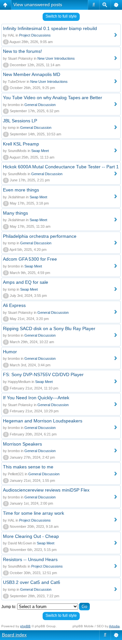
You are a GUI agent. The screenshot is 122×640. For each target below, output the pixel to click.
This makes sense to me (28, 466)
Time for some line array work (33, 513)
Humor (10, 351)
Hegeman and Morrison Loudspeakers (42, 420)
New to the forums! (22, 51)
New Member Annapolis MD (31, 74)
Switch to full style (61, 16)
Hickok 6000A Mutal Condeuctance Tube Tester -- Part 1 (61, 166)
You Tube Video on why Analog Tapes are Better (52, 97)
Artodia (114, 626)
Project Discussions (35, 35)
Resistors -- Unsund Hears (30, 559)
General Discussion (40, 105)
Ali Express (14, 305)
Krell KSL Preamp (21, 143)
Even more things (21, 189)
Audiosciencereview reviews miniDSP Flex (46, 490)
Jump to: (8, 606)
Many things (15, 213)
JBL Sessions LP (20, 120)
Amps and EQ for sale (25, 282)
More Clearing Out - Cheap (31, 536)
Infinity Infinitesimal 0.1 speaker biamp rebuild (50, 28)
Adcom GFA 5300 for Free (30, 259)
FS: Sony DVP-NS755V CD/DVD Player (43, 374)
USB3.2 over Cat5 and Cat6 (31, 582)
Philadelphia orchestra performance (39, 236)
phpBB (25, 626)
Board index (14, 634)
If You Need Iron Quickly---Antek (36, 397)
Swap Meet (40, 151)
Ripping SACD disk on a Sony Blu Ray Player (49, 328)
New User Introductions (56, 58)
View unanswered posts (37, 4)
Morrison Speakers (22, 444)
